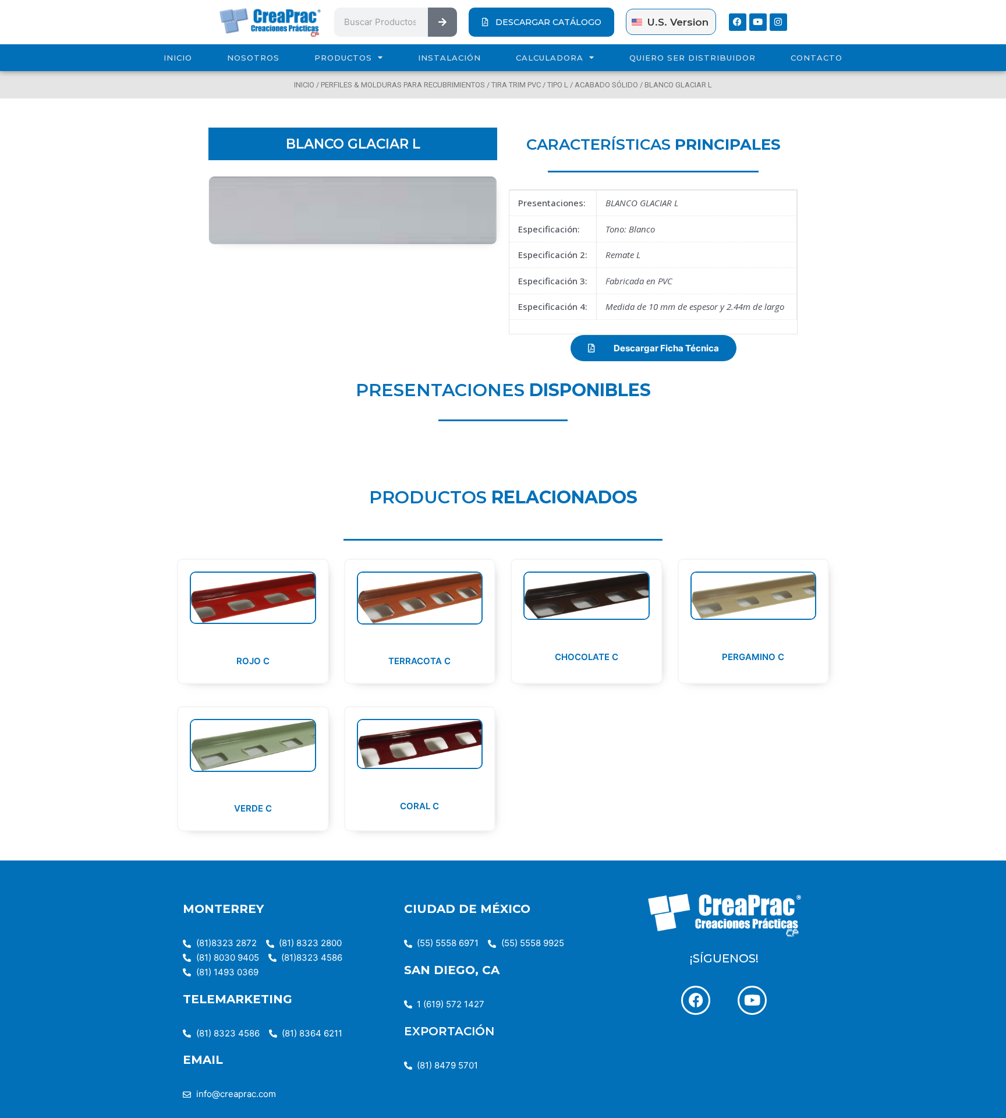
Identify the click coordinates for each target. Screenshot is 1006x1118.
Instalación (449, 57)
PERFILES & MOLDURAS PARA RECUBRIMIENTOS (403, 84)
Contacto (816, 57)
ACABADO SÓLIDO (606, 84)
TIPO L (557, 84)
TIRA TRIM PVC (516, 84)
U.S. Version (678, 22)
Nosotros (253, 57)
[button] (653, 348)
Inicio (304, 84)
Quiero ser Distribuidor (692, 57)
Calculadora (549, 57)
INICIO (178, 57)
